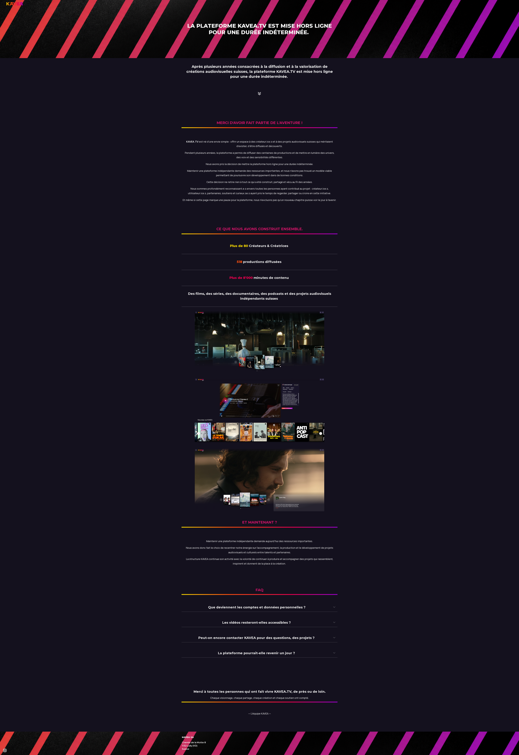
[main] (259, 29)
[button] (334, 607)
